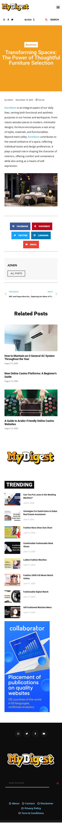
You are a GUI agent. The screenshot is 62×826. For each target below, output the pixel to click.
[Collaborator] (27, 711)
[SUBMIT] (57, 783)
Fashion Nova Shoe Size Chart (37, 527)
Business (31, 44)
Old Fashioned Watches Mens (37, 607)
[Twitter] (12, 20)
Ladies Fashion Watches (35, 560)
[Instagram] (4, 20)
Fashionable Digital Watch (35, 592)
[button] (58, 7)
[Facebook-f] (8, 20)
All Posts (16, 273)
